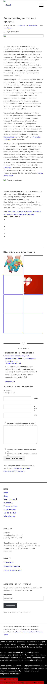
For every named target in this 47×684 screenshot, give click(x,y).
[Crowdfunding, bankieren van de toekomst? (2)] (13, 304)
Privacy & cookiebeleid (13, 570)
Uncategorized (33, 25)
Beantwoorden (10, 381)
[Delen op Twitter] (6, 223)
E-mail (35, 409)
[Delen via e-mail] (6, 236)
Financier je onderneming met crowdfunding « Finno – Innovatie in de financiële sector (20, 358)
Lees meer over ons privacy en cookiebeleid (22, 682)
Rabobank (20, 214)
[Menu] (40, 5)
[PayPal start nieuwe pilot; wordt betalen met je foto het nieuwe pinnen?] (33, 265)
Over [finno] (10, 499)
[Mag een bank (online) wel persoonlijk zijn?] (33, 284)
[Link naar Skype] (38, 637)
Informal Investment (33, 211)
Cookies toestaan (9, 679)
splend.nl (18, 632)
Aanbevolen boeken (12, 566)
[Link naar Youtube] (30, 637)
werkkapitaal (29, 214)
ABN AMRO (8, 168)
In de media (10, 512)
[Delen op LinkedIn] (6, 230)
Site (35, 415)
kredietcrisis (11, 214)
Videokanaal (10, 509)
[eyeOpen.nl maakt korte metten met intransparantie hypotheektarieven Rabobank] (13, 284)
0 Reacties (21, 25)
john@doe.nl (8, 594)
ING (5, 214)
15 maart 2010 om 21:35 (13, 363)
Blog (6, 496)
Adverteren (9, 516)
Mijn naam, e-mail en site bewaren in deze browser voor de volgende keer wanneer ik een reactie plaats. (21, 425)
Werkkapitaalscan (10, 137)
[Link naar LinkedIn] (26, 637)
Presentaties (10, 506)
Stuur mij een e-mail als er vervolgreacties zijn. (21, 451)
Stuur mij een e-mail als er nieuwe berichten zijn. (22, 455)
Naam (36, 399)
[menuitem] (34, 5)
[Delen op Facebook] (6, 219)
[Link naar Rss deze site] (41, 637)
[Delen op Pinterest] (6, 226)
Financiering (21, 211)
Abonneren (10, 605)
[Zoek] (34, 5)
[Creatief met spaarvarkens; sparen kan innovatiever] (33, 323)
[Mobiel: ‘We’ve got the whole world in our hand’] (13, 265)
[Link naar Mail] (34, 637)
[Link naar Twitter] (23, 637)
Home (6, 492)
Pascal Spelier (8, 28)
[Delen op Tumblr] (6, 233)
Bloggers (8, 502)
